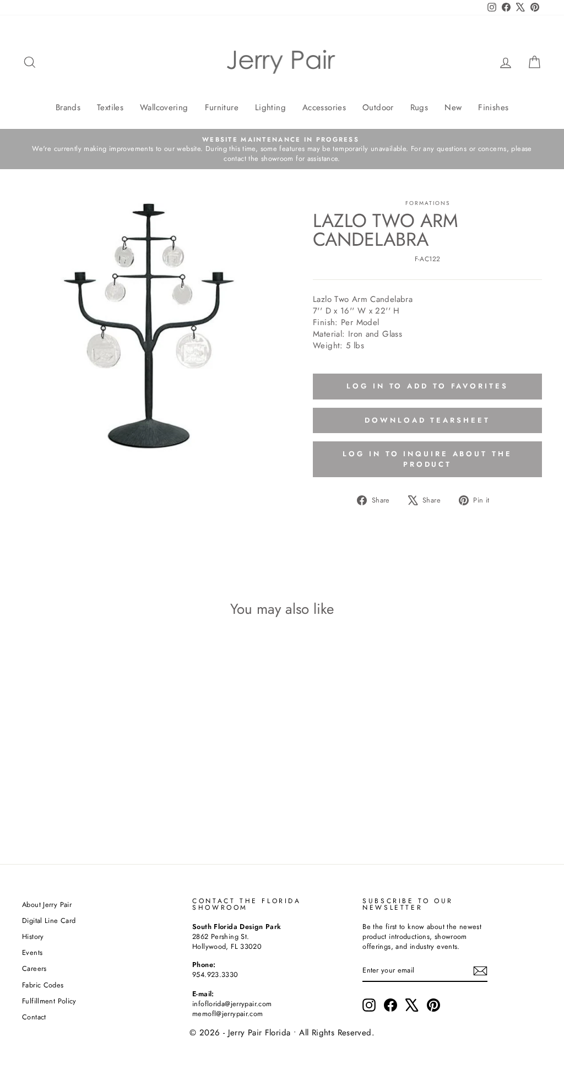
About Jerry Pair (47, 904)
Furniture (221, 107)
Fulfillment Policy (49, 1001)
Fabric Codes (43, 985)
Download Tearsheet (427, 420)
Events (32, 952)
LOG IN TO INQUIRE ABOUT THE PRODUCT (427, 459)
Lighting (270, 107)
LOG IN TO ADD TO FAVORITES (427, 386)
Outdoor (378, 107)
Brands (68, 107)
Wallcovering (164, 107)
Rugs (419, 107)
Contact (34, 1017)
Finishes (493, 107)
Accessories (324, 107)
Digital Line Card (48, 920)
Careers (34, 968)
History (33, 936)
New (453, 107)
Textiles (110, 107)
